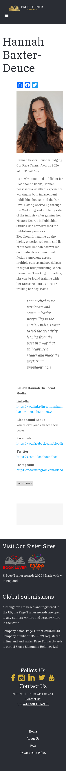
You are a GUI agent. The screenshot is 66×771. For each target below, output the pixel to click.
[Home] (25, 7)
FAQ (33, 745)
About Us (33, 738)
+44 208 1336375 (36, 704)
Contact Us (33, 699)
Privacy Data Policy (33, 753)
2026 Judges (25, 483)
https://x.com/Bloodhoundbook (37, 457)
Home (33, 731)
